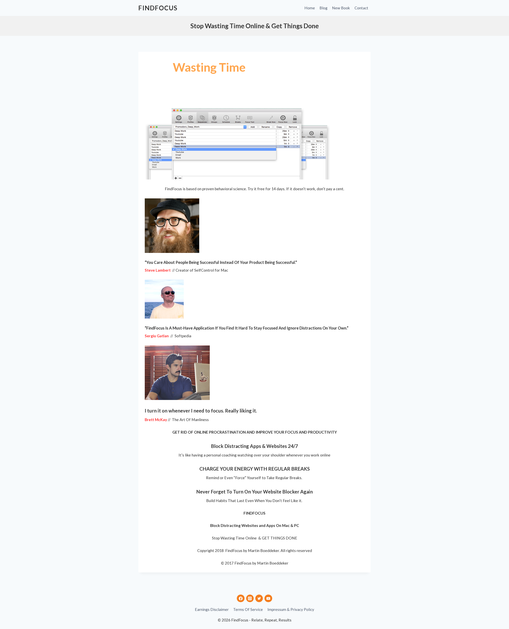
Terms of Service (248, 609)
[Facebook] (240, 598)
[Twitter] (259, 598)
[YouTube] (268, 598)
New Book (341, 8)
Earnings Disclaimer (212, 609)
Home (309, 8)
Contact (361, 8)
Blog (323, 8)
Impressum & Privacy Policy (290, 609)
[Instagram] (250, 598)
